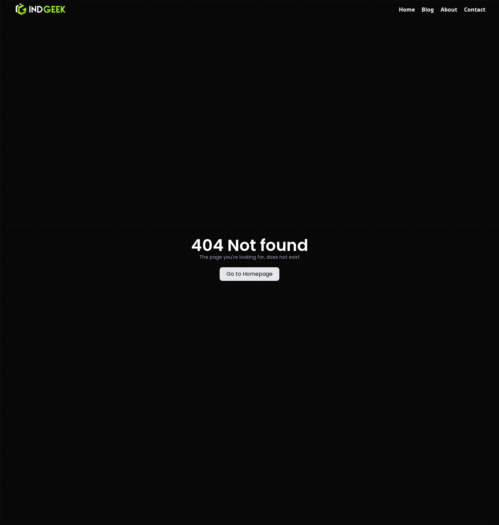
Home (407, 9)
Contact (474, 9)
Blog (428, 9)
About (449, 9)
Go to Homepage (249, 274)
